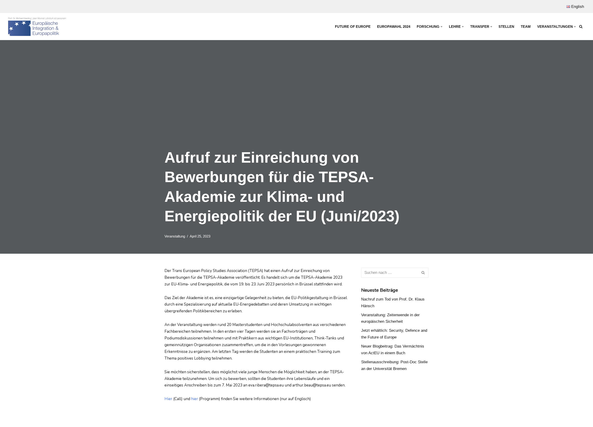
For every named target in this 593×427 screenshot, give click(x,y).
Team (526, 26)
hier (194, 399)
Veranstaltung (174, 236)
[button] (441, 27)
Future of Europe (353, 26)
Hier (168, 399)
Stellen (506, 26)
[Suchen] (581, 26)
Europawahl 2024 (393, 26)
